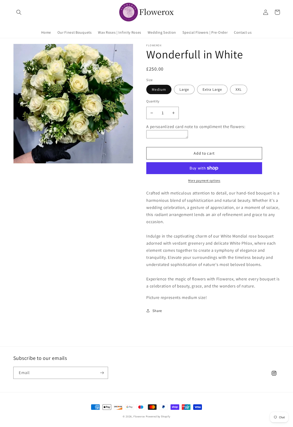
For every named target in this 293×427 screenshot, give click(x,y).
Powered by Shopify (158, 416)
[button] (19, 12)
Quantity (153, 101)
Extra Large (212, 89)
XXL (239, 89)
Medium (159, 89)
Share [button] (157, 310)
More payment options (204, 180)
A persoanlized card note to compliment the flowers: (195, 126)
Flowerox (139, 416)
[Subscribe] (102, 373)
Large (184, 89)
